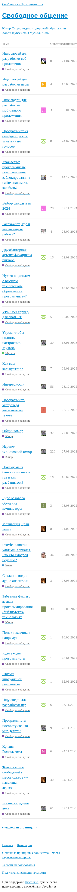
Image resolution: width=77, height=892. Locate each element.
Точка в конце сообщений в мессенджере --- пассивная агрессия (15, 777)
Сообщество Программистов (22, 4)
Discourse (31, 882)
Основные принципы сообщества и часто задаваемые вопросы (31, 855)
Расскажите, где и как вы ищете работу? (16, 229)
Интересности (13, 384)
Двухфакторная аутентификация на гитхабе (17, 255)
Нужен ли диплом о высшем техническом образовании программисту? (16, 286)
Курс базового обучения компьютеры (13, 503)
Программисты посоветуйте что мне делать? (15, 725)
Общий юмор (12, 431)
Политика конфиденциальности (24, 872)
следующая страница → (20, 827)
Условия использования (18, 865)
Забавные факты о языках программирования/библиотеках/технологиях (17, 606)
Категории (24, 845)
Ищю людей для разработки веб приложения (14, 58)
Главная (7, 845)
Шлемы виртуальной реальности (12, 679)
